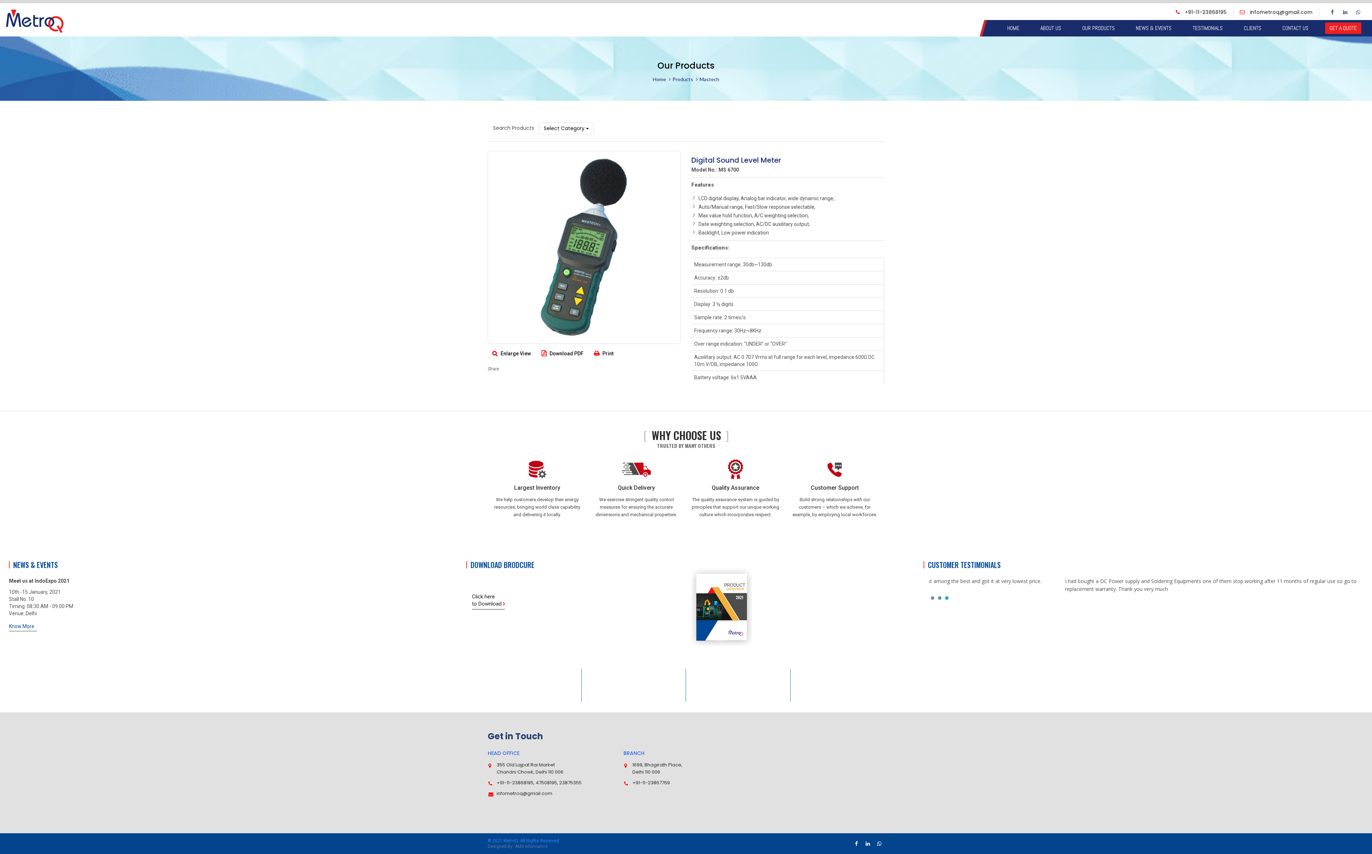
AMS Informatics (531, 846)
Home (659, 79)
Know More (21, 626)
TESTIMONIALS (1208, 28)
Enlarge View (515, 353)
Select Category (565, 128)
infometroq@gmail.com (1280, 12)
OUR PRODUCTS (1098, 28)
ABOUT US (1050, 28)
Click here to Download (487, 600)
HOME (1013, 28)
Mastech (709, 79)
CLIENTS (1252, 28)
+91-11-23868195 (1205, 12)
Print (607, 353)
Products (682, 79)
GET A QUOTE (1343, 28)
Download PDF (565, 353)
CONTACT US (1295, 28)
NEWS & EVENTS (1154, 28)
